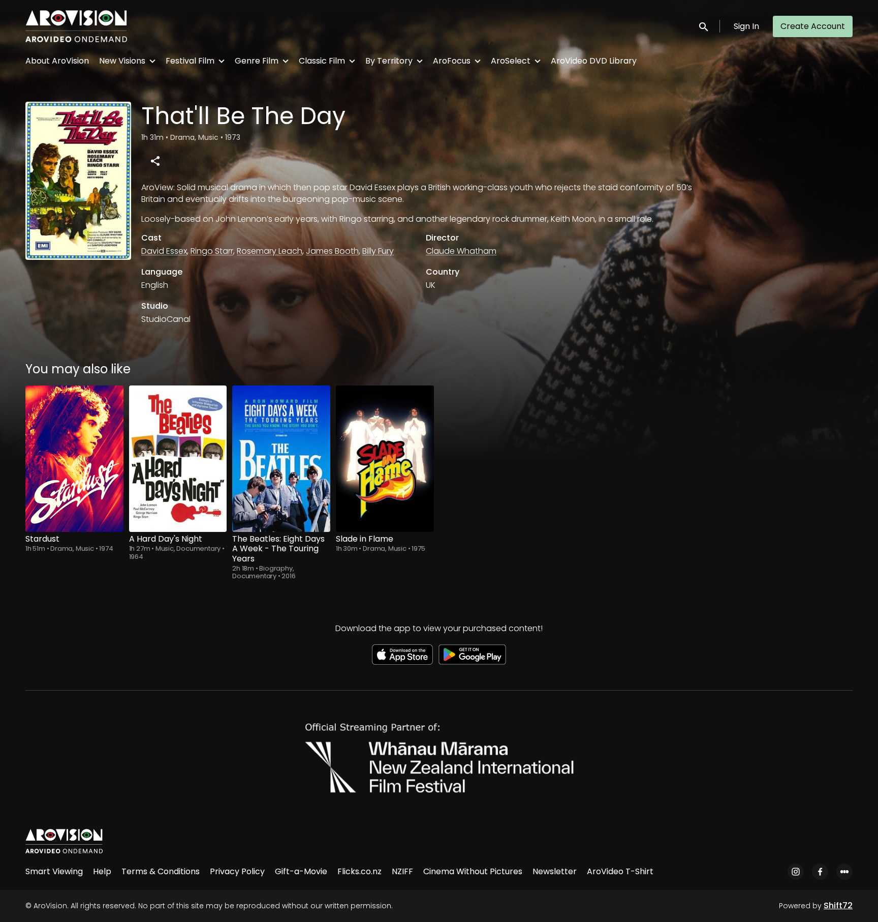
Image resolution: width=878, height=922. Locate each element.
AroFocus (452, 61)
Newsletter (554, 871)
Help (102, 871)
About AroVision (57, 61)
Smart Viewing (54, 871)
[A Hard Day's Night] (178, 458)
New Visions (122, 61)
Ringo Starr (212, 251)
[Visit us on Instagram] (796, 872)
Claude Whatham (461, 251)
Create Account (812, 26)
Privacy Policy (237, 871)
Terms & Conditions (160, 871)
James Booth (332, 251)
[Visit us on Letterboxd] (844, 872)
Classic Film (322, 61)
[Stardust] (74, 458)
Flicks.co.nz (359, 871)
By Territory (389, 61)
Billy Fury (378, 251)
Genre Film (256, 61)
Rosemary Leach (269, 251)
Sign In (746, 26)
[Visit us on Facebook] (820, 872)
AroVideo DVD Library (594, 61)
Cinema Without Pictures (472, 871)
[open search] (704, 26)
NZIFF (402, 871)
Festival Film (190, 61)
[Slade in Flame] (385, 458)
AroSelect (510, 61)
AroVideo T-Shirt (620, 871)
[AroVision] (64, 841)
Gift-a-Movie (301, 871)
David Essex (164, 251)
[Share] (155, 160)
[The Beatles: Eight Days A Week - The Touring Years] (281, 458)
